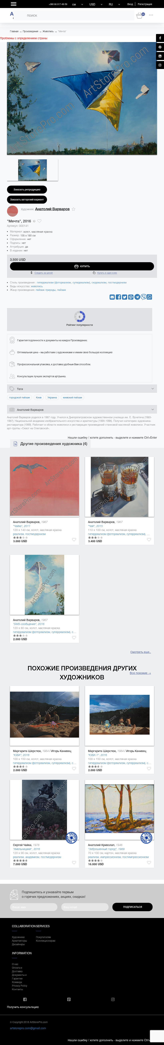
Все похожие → (140, 673)
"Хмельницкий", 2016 (26, 849)
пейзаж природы (46, 289)
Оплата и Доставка (17, 969)
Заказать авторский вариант (27, 199)
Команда (17, 982)
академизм (32, 857)
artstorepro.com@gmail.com (28, 1028)
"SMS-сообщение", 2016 (28, 624)
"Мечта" (62, 31)
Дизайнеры (18, 944)
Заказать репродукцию (27, 189)
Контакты (17, 989)
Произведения (30, 31)
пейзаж (61, 289)
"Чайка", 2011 (21, 526)
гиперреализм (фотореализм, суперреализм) (63, 282)
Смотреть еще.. (140, 652)
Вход (130, 4)
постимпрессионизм (135, 857)
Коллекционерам (44, 940)
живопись (37, 286)
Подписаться (132, 907)
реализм (18, 534)
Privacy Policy (19, 985)
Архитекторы (19, 940)
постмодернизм (117, 282)
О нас (15, 964)
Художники (18, 937)
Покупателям (43, 937)
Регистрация (145, 4)
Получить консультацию (23, 1007)
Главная (14, 31)
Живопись (48, 31)
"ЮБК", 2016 (21, 755)
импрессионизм (110, 857)
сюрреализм (99, 282)
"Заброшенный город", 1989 (106, 849)
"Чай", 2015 (95, 526)
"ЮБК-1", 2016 (97, 755)
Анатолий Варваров (52, 209)
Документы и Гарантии (19, 976)
